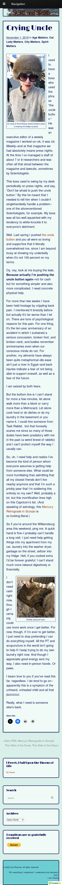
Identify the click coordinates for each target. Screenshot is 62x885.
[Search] (52, 797)
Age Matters (40, 37)
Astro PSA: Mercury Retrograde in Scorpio (29, 741)
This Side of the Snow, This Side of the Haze (31, 745)
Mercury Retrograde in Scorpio (29, 508)
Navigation (18, 4)
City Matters (32, 42)
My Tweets (10, 772)
